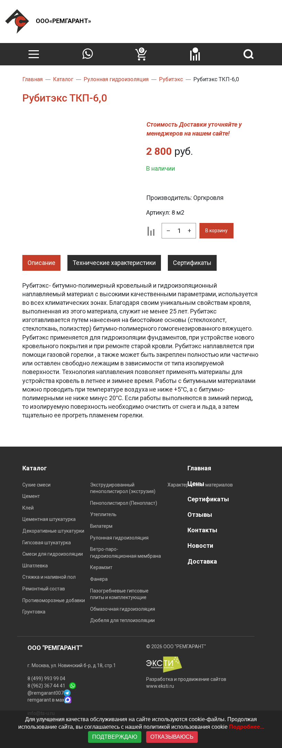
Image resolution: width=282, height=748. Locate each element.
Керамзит (101, 567)
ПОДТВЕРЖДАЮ (114, 737)
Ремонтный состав (43, 588)
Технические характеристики (114, 262)
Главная (199, 468)
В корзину (216, 230)
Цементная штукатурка (49, 519)
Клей (28, 508)
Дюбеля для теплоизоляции (122, 620)
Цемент (31, 496)
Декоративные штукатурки (53, 531)
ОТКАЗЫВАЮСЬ (172, 737)
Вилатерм (101, 526)
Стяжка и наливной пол (49, 577)
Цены (195, 483)
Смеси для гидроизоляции (52, 554)
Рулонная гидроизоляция (119, 538)
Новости (200, 545)
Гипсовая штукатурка (46, 542)
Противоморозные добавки (53, 600)
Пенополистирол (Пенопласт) (123, 503)
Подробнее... (246, 727)
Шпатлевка (35, 565)
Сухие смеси (36, 485)
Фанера (99, 579)
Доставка (202, 561)
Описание (41, 262)
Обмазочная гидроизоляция (122, 609)
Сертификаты (192, 262)
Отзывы (199, 514)
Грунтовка (33, 612)
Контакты (202, 530)
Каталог (34, 468)
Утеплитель (103, 514)
